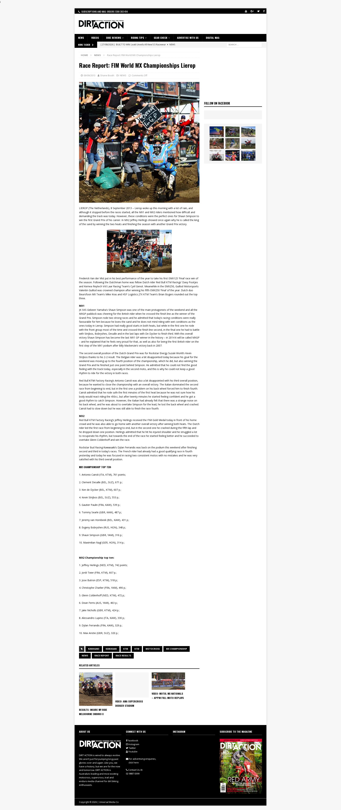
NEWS (81, 37)
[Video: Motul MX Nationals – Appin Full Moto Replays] (168, 681)
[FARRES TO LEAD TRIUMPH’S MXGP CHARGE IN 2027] (248, 131)
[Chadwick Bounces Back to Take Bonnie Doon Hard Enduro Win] (232, 131)
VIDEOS (95, 37)
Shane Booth (107, 75)
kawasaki (111, 648)
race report (101, 655)
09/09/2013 (89, 75)
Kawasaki (109, 447)
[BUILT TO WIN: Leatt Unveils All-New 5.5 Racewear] (217, 131)
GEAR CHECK (160, 37)
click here (134, 762)
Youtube (132, 751)
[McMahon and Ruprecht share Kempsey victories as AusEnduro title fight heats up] (232, 143)
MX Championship (176, 648)
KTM (92, 380)
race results (123, 655)
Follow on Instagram (196, 748)
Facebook (132, 740)
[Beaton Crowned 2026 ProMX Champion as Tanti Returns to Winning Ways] (248, 155)
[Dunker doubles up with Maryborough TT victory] (232, 155)
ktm (136, 648)
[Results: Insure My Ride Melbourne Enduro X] (95, 689)
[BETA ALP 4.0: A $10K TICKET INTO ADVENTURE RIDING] (248, 143)
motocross (153, 648)
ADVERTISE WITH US (188, 37)
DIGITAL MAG (212, 37)
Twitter (132, 748)
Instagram (133, 744)
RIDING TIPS (137, 37)
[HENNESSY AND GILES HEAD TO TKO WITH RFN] (217, 143)
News (85, 655)
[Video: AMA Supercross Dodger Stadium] (132, 684)
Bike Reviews (113, 37)
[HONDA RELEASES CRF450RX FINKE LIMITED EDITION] (217, 155)
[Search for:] (244, 44)
